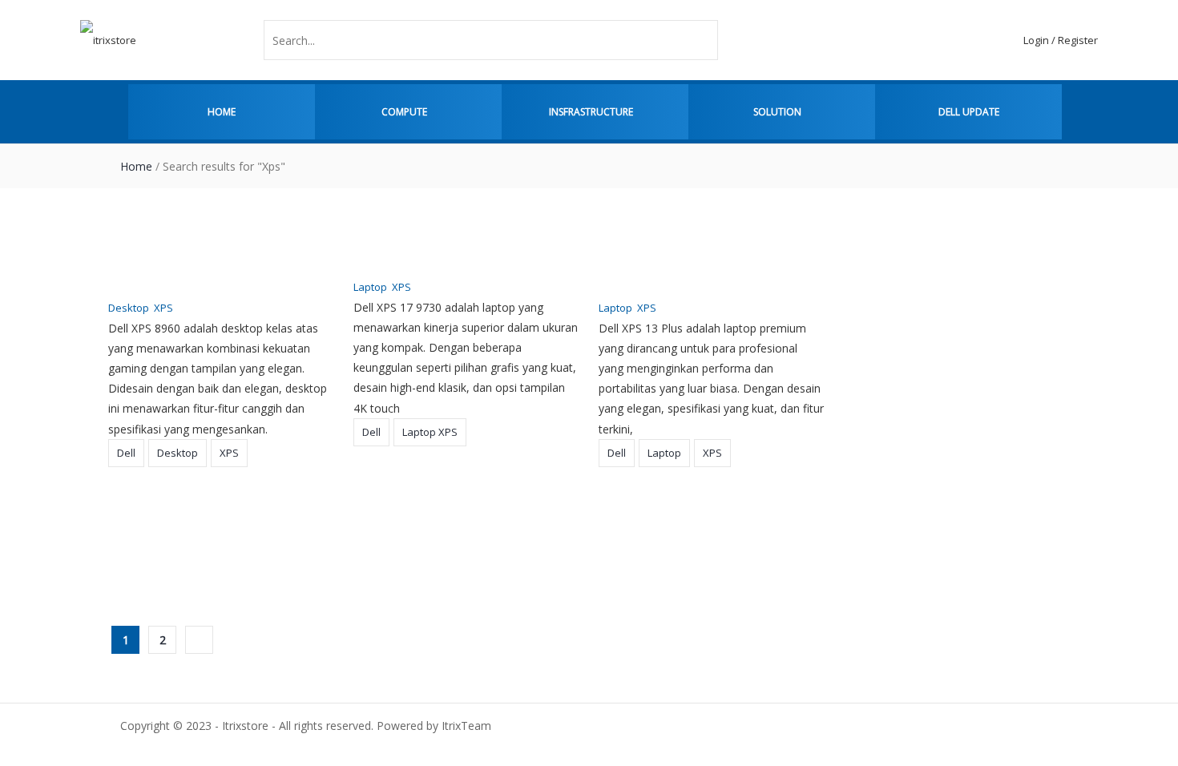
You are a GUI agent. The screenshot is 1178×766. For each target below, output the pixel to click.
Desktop (128, 307)
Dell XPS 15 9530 (402, 501)
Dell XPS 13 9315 (402, 565)
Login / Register (1060, 40)
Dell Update (968, 112)
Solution (777, 112)
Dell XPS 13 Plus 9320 (907, 501)
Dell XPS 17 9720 (157, 501)
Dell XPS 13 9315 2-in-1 (176, 565)
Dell (126, 452)
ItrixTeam (304, 307)
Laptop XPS (430, 432)
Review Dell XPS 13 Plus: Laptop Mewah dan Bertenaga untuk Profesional (693, 263)
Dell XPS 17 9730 (893, 243)
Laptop (370, 287)
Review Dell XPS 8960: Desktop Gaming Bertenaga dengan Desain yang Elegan (212, 263)
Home (222, 112)
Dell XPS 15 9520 (648, 501)
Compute (404, 112)
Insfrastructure (591, 112)
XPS (163, 307)
